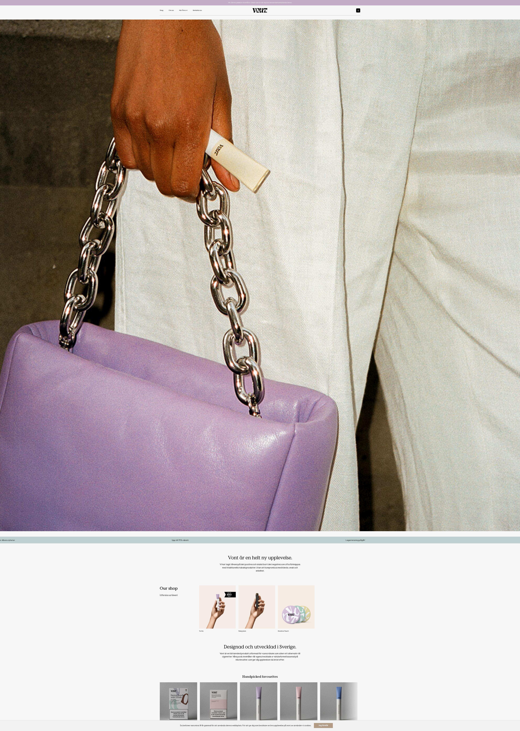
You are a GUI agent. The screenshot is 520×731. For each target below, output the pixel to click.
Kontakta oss (197, 10)
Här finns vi (183, 10)
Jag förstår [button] (323, 725)
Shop (161, 10)
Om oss (171, 10)
